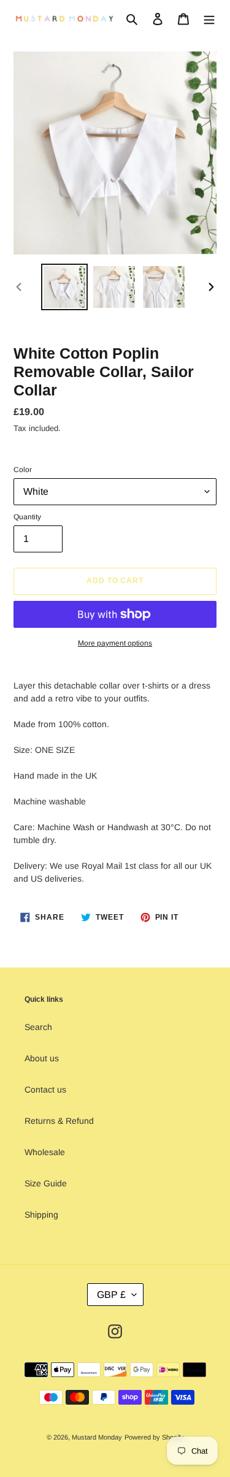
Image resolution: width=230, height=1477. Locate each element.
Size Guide (46, 1183)
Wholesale (45, 1152)
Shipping (41, 1214)
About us (42, 1058)
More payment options (115, 643)
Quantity (27, 517)
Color (22, 469)
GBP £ (111, 1294)
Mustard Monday (97, 1437)
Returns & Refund (59, 1121)
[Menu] (209, 18)
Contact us (45, 1089)
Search (38, 1027)
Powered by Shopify (154, 1437)
